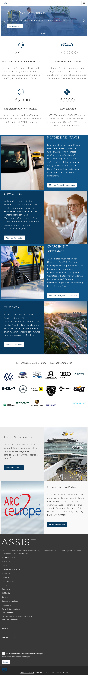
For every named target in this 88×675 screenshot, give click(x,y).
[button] (4, 670)
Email (5, 629)
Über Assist (6, 589)
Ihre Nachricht (8, 637)
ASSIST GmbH (27, 672)
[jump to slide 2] (44, 33)
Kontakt (5, 597)
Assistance (6, 561)
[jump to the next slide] (83, 21)
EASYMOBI (6, 565)
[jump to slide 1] (41, 33)
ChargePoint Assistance (11, 569)
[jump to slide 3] (46, 33)
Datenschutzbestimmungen (20, 657)
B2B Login (6, 593)
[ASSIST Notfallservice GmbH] (8, 2)
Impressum (6, 605)
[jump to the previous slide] (4, 21)
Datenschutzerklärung (10, 601)
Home (4, 585)
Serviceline (6, 573)
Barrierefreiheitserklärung (11, 609)
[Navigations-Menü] (83, 3)
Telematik (5, 577)
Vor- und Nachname (11, 620)
